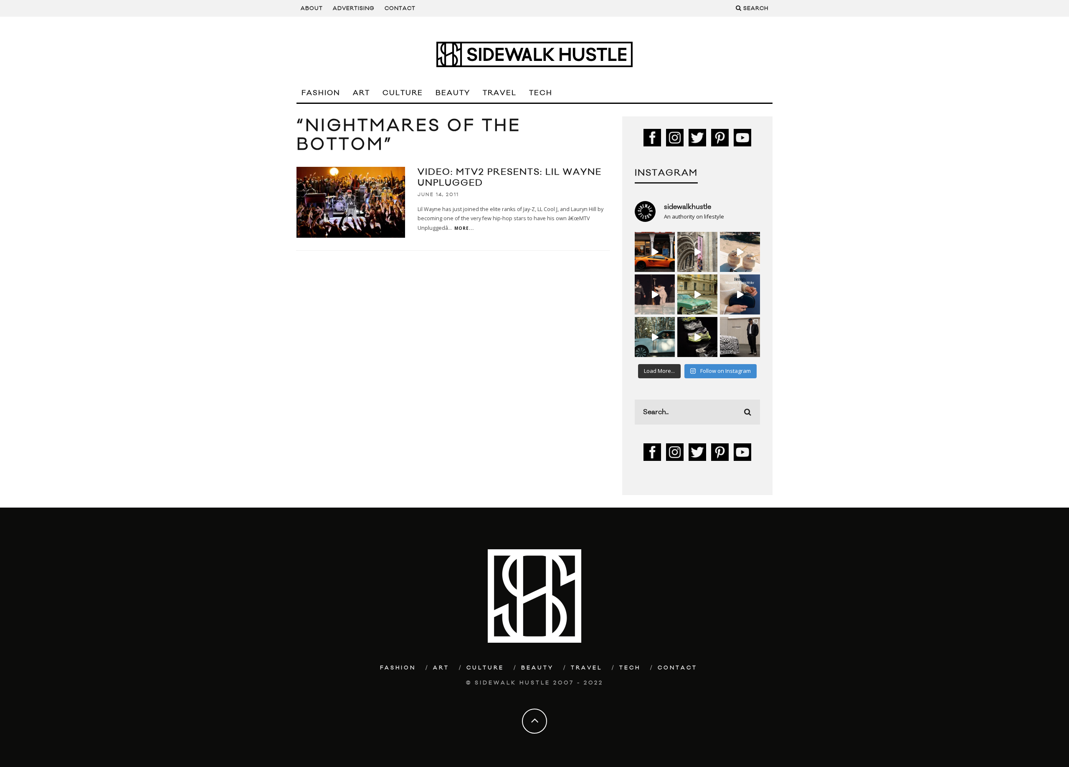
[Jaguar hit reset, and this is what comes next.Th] (740, 337)
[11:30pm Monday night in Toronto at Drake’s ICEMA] (655, 294)
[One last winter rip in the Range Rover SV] (655, 337)
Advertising (354, 8)
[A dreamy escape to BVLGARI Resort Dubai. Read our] (740, 252)
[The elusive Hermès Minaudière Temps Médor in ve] (740, 294)
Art (361, 93)
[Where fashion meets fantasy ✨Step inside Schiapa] (697, 252)
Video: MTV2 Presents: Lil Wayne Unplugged (510, 177)
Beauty (453, 93)
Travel (500, 93)
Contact (400, 8)
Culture (403, 93)
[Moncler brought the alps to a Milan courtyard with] (697, 294)
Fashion (320, 93)
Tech (540, 93)
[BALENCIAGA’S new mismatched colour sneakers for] (697, 337)
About (312, 8)
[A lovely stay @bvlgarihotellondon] (655, 252)
